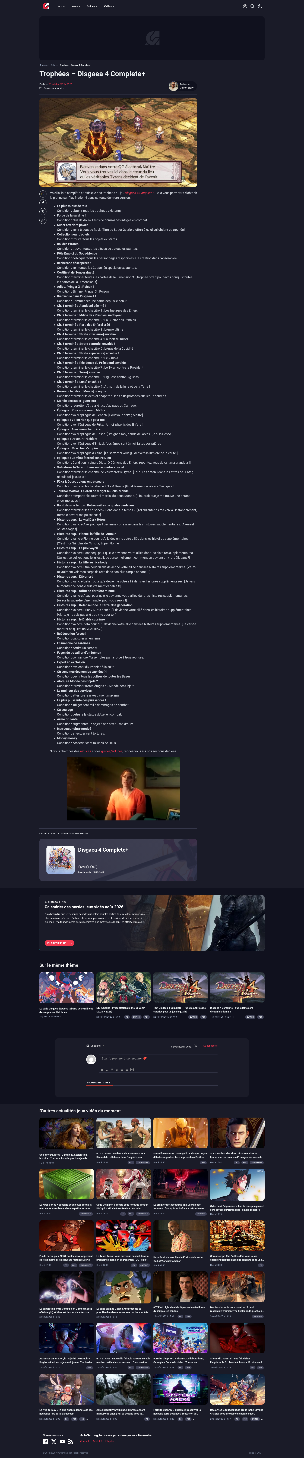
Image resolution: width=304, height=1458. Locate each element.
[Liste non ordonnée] (126, 1070)
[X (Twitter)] (53, 1441)
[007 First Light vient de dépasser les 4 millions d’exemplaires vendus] (180, 1286)
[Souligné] (112, 1070)
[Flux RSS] (70, 1441)
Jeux (59, 6)
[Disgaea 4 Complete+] (60, 859)
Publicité (97, 1441)
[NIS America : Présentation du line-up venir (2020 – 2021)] (123, 987)
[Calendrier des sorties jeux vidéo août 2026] (152, 923)
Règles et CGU (254, 1453)
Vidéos (108, 6)
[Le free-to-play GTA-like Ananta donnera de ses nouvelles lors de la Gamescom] (66, 1389)
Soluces (54, 65)
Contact (84, 1441)
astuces (85, 751)
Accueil (45, 65)
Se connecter (210, 1045)
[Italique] (107, 1070)
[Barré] (117, 1070)
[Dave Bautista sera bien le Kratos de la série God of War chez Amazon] (180, 1236)
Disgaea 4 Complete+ (139, 193)
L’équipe (109, 1441)
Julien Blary (187, 87)
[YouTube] (62, 1441)
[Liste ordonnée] (121, 1070)
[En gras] (102, 1070)
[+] (132, 1069)
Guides (91, 6)
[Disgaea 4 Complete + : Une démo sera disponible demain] (237, 987)
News (75, 6)
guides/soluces (111, 751)
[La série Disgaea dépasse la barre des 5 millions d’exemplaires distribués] (66, 987)
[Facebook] (45, 1441)
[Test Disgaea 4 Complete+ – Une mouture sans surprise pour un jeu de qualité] (180, 987)
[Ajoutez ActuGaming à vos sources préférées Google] (42, 193)
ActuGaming (45, 6)
